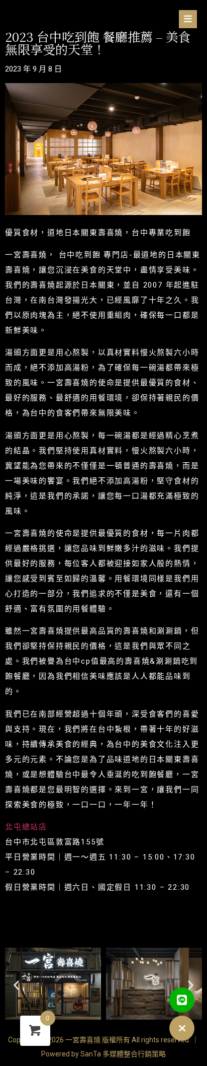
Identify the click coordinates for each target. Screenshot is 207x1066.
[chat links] (181, 1028)
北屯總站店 (26, 826)
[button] (103, 20)
